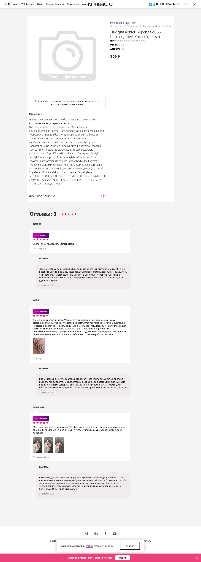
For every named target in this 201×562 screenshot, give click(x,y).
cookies (89, 546)
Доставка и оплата (42, 195)
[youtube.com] (115, 533)
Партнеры (73, 4)
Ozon (40, 4)
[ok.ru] (105, 533)
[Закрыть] (197, 558)
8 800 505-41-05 (167, 4)
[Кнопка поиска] (186, 4)
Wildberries (27, 4)
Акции (86, 4)
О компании (56, 541)
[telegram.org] (86, 533)
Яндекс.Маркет (55, 4)
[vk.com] (96, 533)
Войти (122, 558)
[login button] (194, 4)
